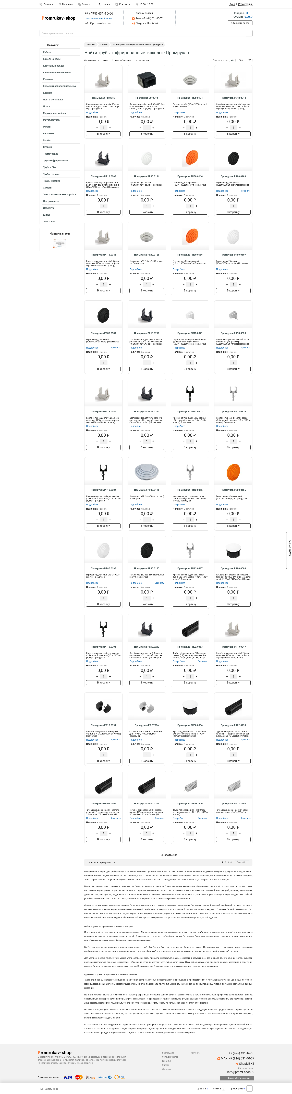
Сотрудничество (170, 1057)
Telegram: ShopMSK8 (147, 23)
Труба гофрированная (55, 160)
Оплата (86, 4)
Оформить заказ (240, 23)
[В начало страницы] (249, 1088)
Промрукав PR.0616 (103, 98)
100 (241, 60)
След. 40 (241, 862)
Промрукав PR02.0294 (146, 803)
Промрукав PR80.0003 (233, 568)
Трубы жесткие (51, 181)
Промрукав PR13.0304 (103, 490)
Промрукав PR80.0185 (146, 568)
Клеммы (48, 79)
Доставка (104, 4)
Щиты (46, 214)
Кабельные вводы (53, 65)
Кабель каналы (51, 59)
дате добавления (123, 60)
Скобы (47, 140)
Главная (91, 45)
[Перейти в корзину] (230, 15)
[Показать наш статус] (59, 243)
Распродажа (168, 1053)
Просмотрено (236, 1089)
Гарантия (67, 4)
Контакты (124, 4)
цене (105, 60)
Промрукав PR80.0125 (146, 254)
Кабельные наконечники (57, 72)
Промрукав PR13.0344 (233, 98)
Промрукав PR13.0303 (190, 411)
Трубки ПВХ (49, 167)
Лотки (46, 106)
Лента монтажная (53, 99)
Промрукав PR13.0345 (103, 254)
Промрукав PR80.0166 (233, 490)
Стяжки (47, 147)
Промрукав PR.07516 (147, 725)
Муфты (47, 126)
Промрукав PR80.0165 (190, 254)
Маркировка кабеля (54, 113)
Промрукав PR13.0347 (233, 646)
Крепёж (47, 92)
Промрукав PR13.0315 (190, 490)
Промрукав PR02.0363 (190, 646)
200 (249, 60)
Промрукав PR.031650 (233, 803)
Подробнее (92, 112)
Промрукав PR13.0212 (146, 646)
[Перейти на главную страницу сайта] (59, 18)
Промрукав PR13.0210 (146, 333)
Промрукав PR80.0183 (233, 176)
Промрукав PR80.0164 (190, 176)
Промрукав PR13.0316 (233, 411)
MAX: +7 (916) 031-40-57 (149, 18)
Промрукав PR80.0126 (146, 490)
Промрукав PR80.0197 (233, 254)
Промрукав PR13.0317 (190, 568)
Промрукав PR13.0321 (190, 333)
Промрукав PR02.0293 (233, 725)
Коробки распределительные (60, 86)
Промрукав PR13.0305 (103, 646)
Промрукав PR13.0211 (146, 411)
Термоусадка (50, 153)
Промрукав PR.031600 (190, 803)
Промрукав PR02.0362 (103, 803)
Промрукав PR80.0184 (103, 333)
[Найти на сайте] (249, 33)
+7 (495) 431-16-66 (98, 13)
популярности (142, 60)
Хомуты (47, 187)
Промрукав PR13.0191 (103, 725)
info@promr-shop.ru (240, 1072)
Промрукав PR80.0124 (190, 98)
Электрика (49, 221)
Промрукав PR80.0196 (146, 176)
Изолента (48, 208)
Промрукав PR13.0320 (233, 333)
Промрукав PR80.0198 (103, 568)
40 (232, 60)
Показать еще (168, 855)
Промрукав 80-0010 (147, 98)
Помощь (48, 4)
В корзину (103, 133)
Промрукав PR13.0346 (103, 411)
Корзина (217, 1089)
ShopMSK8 (246, 1063)
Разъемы (48, 133)
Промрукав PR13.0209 (103, 176)
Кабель (47, 52)
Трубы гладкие (51, 174)
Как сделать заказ (49, 1089)
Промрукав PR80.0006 (190, 725)
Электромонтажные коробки (59, 194)
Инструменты (51, 201)
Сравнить (201, 1089)
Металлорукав (51, 120)
